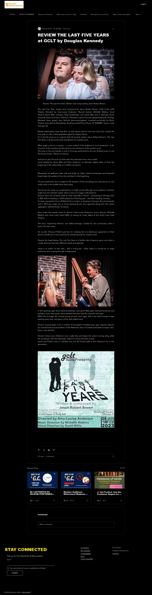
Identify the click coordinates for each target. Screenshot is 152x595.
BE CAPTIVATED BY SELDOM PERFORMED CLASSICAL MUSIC (41, 493)
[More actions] (113, 28)
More (137, 14)
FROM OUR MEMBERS (26, 14)
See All (122, 468)
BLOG (83, 556)
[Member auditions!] (76, 480)
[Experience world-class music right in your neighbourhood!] (109, 480)
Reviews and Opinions (45, 14)
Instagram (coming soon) (120, 551)
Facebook (115, 554)
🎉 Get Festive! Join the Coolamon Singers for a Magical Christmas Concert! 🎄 (109, 493)
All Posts (12, 14)
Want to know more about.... (122, 14)
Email (9, 560)
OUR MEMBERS (86, 554)
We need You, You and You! (100, 14)
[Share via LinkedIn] (49, 450)
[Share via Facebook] (39, 450)
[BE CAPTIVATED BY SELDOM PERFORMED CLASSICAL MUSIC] (42, 480)
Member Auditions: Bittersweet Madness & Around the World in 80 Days (75, 493)
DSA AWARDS (85, 551)
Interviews (83, 14)
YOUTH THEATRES (87, 559)
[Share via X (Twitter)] (44, 450)
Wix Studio (26, 592)
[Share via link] (54, 450)
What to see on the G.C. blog (66, 14)
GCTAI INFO (85, 548)
